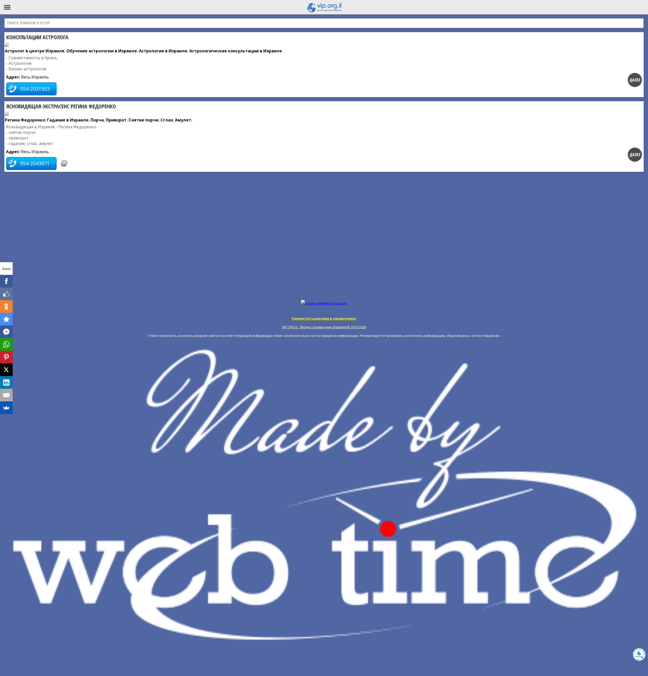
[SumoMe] (6, 407)
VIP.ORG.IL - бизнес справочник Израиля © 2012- (324, 327)
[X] (6, 369)
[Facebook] (6, 281)
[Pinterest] (6, 357)
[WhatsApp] (6, 344)
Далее (635, 80)
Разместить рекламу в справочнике (324, 318)
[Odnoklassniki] (6, 306)
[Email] (6, 395)
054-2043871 (35, 163)
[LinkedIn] (6, 382)
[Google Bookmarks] (6, 319)
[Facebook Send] (6, 331)
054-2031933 (35, 88)
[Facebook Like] (6, 294)
